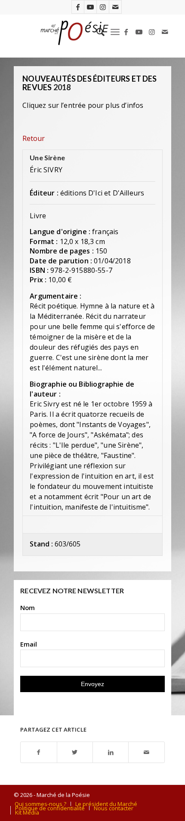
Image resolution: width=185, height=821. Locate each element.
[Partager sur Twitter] (74, 752)
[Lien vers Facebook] (78, 6)
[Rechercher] (96, 32)
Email (28, 644)
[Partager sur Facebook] (38, 752)
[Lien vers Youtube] (90, 6)
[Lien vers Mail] (115, 6)
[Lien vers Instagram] (103, 6)
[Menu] (115, 31)
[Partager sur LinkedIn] (110, 752)
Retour (33, 138)
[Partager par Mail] (146, 752)
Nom (27, 607)
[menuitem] (96, 32)
